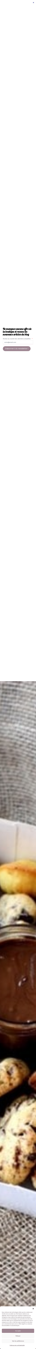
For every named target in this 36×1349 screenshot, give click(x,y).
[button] (33, 1309)
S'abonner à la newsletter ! (16, 349)
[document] (18, 674)
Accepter (18, 1331)
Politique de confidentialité (17, 1345)
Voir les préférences (18, 1341)
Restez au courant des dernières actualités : (17, 339)
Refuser (18, 1336)
